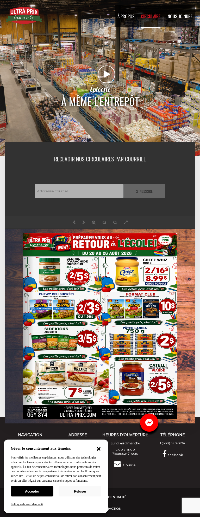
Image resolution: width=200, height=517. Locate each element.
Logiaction (111, 509)
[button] (98, 449)
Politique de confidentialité (27, 504)
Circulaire (150, 16)
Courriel (129, 465)
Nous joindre (180, 16)
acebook (175, 455)
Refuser (80, 491)
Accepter (32, 491)
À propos (126, 16)
